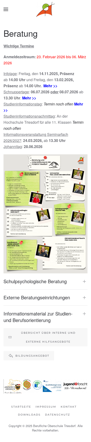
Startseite (21, 406)
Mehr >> (50, 85)
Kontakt (69, 406)
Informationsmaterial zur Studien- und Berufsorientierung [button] (38, 316)
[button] (6, 9)
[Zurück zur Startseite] (45, 9)
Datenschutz (57, 414)
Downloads (29, 414)
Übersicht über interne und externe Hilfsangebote (48, 337)
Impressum (45, 406)
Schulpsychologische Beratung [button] (35, 281)
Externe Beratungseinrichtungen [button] (37, 297)
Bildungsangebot (32, 355)
